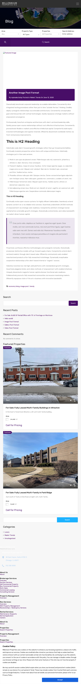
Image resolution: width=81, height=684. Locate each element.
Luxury (7, 532)
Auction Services (6, 582)
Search (7, 297)
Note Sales (4, 588)
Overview (3, 580)
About (2, 574)
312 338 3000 (11, 566)
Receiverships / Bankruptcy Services (13, 608)
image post (24, 286)
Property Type (27, 31)
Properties (46, 31)
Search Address (68, 31)
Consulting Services (7, 592)
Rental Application (6, 616)
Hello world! (9, 318)
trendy (32, 286)
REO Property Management (10, 606)
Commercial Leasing (7, 590)
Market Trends (35, 97)
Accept (60, 680)
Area (3, 31)
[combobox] (10, 34)
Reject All (21, 680)
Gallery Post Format (12, 325)
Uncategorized (10, 538)
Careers (2, 618)
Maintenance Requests (8, 614)
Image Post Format (12, 322)
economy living (14, 286)
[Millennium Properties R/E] (9, 5)
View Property (40, 392)
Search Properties (6, 630)
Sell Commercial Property (9, 584)
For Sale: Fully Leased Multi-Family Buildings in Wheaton (33, 408)
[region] (40, 663)
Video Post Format (11, 328)
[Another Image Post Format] (40, 73)
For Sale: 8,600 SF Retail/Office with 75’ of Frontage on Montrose (28, 315)
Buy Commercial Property (9, 586)
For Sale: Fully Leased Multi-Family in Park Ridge (29, 492)
